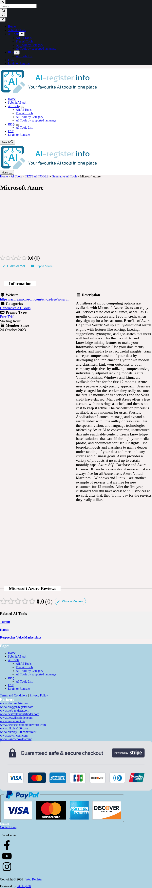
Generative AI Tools (64, 176)
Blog (11, 124)
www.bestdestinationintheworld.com (23, 724)
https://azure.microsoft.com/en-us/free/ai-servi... (35, 299)
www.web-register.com (14, 710)
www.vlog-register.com (14, 703)
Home (12, 99)
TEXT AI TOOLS (36, 176)
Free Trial (7, 317)
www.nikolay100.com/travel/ (18, 732)
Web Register (34, 879)
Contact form (8, 827)
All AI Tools (23, 109)
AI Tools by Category (29, 116)
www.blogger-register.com (16, 707)
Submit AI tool (17, 102)
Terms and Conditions (14, 695)
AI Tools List (24, 127)
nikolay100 (24, 886)
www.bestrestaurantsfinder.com (19, 714)
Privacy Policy (39, 695)
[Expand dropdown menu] (22, 107)
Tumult (5, 622)
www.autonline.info (12, 721)
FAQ (11, 131)
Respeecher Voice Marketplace (20, 637)
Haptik (4, 629)
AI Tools (13, 106)
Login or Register (19, 134)
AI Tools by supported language (36, 120)
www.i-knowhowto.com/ (15, 739)
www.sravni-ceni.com (14, 735)
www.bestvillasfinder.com (16, 717)
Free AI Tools (24, 113)
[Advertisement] (76, 225)
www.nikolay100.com (14, 728)
